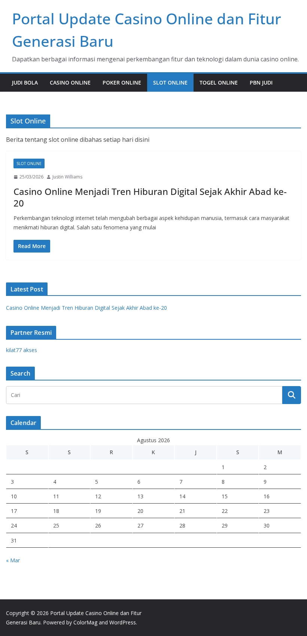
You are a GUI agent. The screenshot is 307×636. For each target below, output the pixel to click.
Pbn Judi (261, 82)
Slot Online (170, 82)
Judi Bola (25, 82)
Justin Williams (67, 177)
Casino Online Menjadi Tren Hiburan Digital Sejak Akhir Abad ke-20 (150, 197)
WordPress (122, 622)
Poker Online (122, 82)
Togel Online (219, 82)
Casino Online (70, 82)
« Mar (13, 560)
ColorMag (85, 622)
